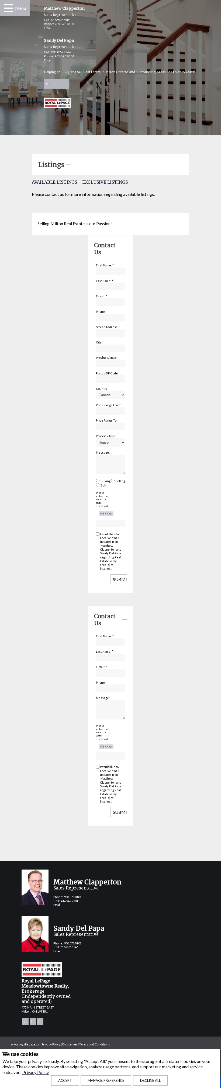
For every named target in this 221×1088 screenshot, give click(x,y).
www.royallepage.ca (25, 1044)
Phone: (101, 311)
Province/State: (107, 357)
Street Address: (107, 327)
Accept (65, 1080)
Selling (120, 481)
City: (99, 342)
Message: (103, 452)
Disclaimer (69, 1044)
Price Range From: (108, 405)
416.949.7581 (61, 20)
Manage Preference (106, 1080)
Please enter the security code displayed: (102, 499)
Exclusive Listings (105, 182)
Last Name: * (104, 281)
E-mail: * (101, 296)
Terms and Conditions (94, 1044)
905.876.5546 (61, 52)
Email (47, 28)
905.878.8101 (64, 24)
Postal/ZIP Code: (107, 373)
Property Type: (106, 436)
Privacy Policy (35, 1072)
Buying (105, 481)
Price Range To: (106, 420)
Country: (102, 388)
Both (104, 485)
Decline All (150, 1080)
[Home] (57, 103)
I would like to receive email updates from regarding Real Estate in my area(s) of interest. (111, 551)
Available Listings (54, 182)
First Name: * (105, 265)
